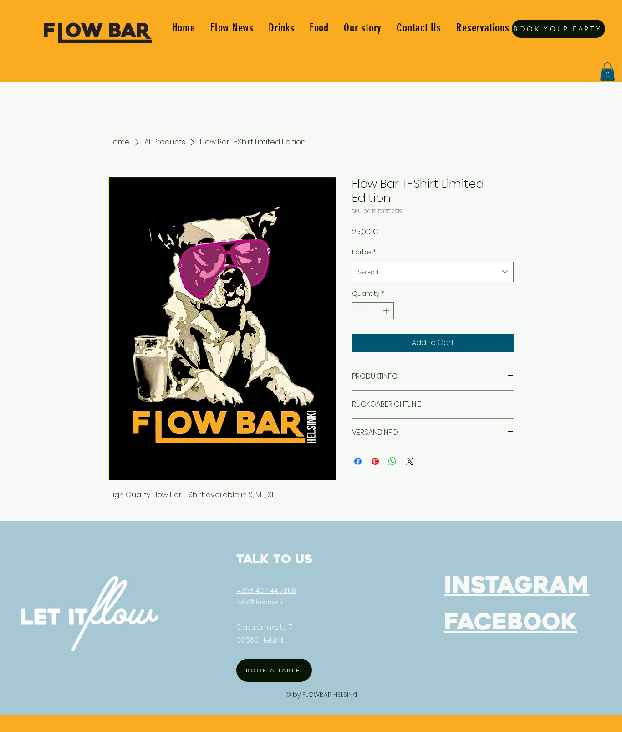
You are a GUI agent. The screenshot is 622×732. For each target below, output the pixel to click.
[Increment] (387, 311)
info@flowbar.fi (259, 601)
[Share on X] (409, 461)
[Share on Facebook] (357, 461)
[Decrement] (359, 311)
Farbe (364, 252)
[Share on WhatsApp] (392, 461)
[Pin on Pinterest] (375, 461)
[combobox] (433, 272)
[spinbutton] (373, 311)
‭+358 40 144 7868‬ (266, 590)
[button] (607, 71)
